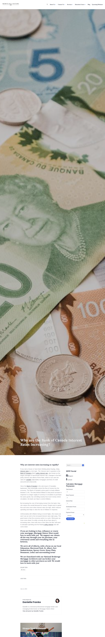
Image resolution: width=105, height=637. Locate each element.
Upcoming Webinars (97, 4)
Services (69, 4)
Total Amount (69, 489)
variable (28, 479)
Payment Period (70, 512)
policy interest (48, 524)
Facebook (69, 479)
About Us (52, 4)
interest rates (24, 471)
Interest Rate (69, 501)
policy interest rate (42, 473)
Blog (89, 4)
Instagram (70, 476)
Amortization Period (71, 506)
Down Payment (70, 495)
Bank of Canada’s (26, 473)
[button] (47, 4)
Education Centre (80, 4)
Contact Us (61, 4)
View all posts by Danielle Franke (33, 611)
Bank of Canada (32, 486)
